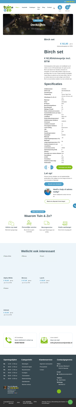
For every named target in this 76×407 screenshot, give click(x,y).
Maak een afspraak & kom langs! (56, 201)
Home (32, 28)
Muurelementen (26, 369)
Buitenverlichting (26, 378)
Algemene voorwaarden (46, 363)
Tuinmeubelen (26, 375)
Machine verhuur (26, 384)
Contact (42, 369)
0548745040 (19, 343)
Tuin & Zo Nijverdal (11, 402)
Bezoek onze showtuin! (54, 184)
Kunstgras (24, 372)
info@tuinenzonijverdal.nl (61, 343)
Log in (60, 10)
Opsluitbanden (26, 381)
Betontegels (25, 363)
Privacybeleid (43, 366)
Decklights (37, 28)
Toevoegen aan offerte (64, 167)
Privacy (49, 401)
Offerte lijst (67, 10)
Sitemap (44, 401)
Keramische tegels (27, 366)
